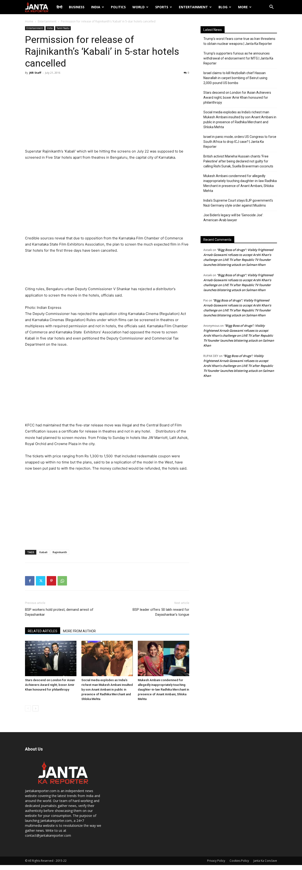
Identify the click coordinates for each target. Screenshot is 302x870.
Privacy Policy (216, 861)
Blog (222, 7)
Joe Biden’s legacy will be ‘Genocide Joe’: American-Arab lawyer (233, 217)
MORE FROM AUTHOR (79, 631)
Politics (118, 7)
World (138, 7)
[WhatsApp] (62, 581)
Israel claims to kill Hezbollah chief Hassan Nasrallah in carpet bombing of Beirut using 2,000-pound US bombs (235, 78)
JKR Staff (35, 72)
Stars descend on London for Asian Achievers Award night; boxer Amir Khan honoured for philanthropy (50, 684)
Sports (161, 7)
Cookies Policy (239, 861)
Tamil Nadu (63, 28)
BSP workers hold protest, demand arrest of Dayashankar (59, 612)
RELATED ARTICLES (42, 631)
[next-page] (35, 708)
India (95, 7)
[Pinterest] (51, 581)
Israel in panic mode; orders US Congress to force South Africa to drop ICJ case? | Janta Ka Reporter (239, 142)
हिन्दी (59, 7)
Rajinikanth (60, 552)
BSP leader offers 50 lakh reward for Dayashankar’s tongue (161, 612)
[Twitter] (40, 581)
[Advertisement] (107, 113)
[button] (271, 7)
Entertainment (193, 7)
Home (29, 21)
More (243, 7)
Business (76, 7)
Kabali (43, 552)
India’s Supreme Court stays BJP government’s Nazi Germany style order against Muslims (238, 203)
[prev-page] (28, 708)
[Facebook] (29, 581)
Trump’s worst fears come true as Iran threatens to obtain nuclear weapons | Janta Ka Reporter (239, 41)
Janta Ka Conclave (265, 861)
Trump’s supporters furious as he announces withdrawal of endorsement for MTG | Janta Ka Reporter (238, 58)
